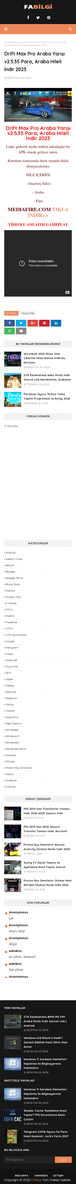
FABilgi (36, 1180)
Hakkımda (41, 1175)
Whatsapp (12, 729)
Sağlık (9, 679)
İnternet (11, 786)
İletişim (58, 1175)
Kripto (9, 653)
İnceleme (11, 780)
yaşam (10, 774)
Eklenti (10, 615)
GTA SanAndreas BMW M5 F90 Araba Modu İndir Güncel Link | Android (45, 1021)
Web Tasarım (14, 723)
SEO (8, 672)
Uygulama (12, 717)
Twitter (10, 710)
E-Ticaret (11, 603)
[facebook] (28, 18)
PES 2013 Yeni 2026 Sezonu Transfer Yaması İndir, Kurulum (45, 829)
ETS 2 (9, 609)
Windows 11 (12, 736)
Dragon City (13, 596)
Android (10, 552)
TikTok (10, 704)
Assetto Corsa (14, 558)
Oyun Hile (25, 42)
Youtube (11, 755)
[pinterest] (48, 18)
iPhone (10, 761)
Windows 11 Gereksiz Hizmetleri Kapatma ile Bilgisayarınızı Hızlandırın (45, 1063)
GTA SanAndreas (16, 634)
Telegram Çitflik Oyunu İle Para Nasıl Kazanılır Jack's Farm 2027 (46, 1134)
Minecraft (11, 660)
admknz (15, 951)
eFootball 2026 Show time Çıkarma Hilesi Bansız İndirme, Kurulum (45, 358)
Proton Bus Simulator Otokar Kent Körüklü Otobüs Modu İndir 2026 (48, 883)
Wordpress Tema (16, 748)
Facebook (11, 622)
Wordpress (12, 742)
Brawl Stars (13, 584)
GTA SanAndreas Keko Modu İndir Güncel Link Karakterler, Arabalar (47, 377)
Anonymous (18, 912)
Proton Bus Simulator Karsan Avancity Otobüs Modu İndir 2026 (47, 847)
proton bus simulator (19, 767)
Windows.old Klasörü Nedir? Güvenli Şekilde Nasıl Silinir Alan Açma (46, 1042)
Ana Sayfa (10, 42)
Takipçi (10, 685)
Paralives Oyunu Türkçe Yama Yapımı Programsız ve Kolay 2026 (47, 396)
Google (10, 641)
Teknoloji (11, 691)
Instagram (12, 647)
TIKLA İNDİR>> (48, 212)
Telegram (11, 698)
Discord (10, 590)
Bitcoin (10, 565)
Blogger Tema (14, 577)
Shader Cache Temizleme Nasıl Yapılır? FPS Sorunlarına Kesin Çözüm (45, 1115)
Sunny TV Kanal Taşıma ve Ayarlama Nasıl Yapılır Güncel (44, 865)
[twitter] (38, 18)
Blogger (10, 571)
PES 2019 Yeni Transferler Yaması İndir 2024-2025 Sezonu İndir (46, 811)
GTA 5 (9, 628)
